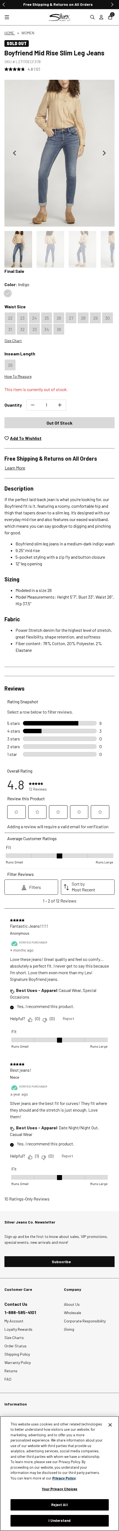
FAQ (7, 1379)
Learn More (15, 467)
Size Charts (14, 1337)
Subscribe (61, 1261)
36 (59, 329)
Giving (69, 1329)
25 (47, 317)
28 (83, 317)
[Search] (92, 17)
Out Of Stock (59, 422)
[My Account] (101, 17)
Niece (14, 1077)
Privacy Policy (64, 1478)
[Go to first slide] (112, 4)
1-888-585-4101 (20, 1312)
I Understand (59, 1520)
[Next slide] (104, 153)
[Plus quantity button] (60, 405)
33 (34, 329)
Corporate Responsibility (85, 1321)
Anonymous (19, 933)
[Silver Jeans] (59, 17)
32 (22, 329)
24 (34, 317)
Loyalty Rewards (18, 1329)
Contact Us (15, 1304)
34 (46, 329)
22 (10, 317)
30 (107, 317)
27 (71, 317)
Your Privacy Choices (59, 1489)
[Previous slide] (4, 4)
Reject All (59, 1504)
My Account (14, 1321)
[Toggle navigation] (7, 17)
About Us (72, 1304)
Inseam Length (19, 353)
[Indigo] (7, 293)
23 (22, 317)
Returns (10, 1370)
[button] (18, 249)
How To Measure (18, 376)
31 (10, 329)
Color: (16, 284)
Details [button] (72, 4)
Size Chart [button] (13, 340)
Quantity (13, 404)
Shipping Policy (17, 1354)
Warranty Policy (17, 1362)
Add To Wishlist (26, 438)
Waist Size (15, 306)
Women (27, 32)
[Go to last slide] (15, 153)
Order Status (15, 1345)
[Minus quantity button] (33, 405)
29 (95, 317)
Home (9, 32)
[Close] (110, 1425)
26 (59, 317)
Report (68, 1018)
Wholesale (72, 1312)
